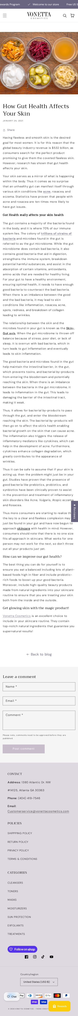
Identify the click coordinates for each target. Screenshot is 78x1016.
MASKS (12, 899)
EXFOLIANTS (16, 925)
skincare (23, 528)
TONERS (13, 891)
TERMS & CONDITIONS (22, 859)
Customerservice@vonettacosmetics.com (38, 811)
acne (46, 191)
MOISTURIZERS (17, 908)
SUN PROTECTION (19, 917)
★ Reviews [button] (74, 511)
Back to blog (41, 654)
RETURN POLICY (18, 842)
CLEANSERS (15, 882)
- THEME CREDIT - (42, 1009)
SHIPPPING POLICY (20, 833)
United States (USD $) (36, 981)
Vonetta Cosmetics (17, 616)
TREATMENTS (16, 934)
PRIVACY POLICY (18, 850)
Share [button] (11, 130)
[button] (5, 15)
